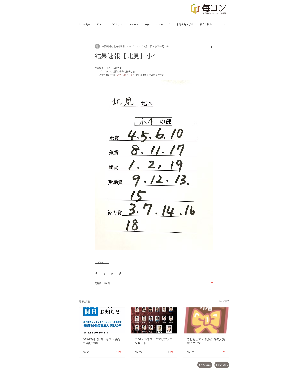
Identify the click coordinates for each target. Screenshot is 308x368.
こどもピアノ (163, 24)
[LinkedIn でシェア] (111, 273)
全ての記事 (84, 24)
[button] (225, 24)
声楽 (147, 24)
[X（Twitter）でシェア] (104, 273)
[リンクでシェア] (119, 273)
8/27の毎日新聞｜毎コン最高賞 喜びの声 (101, 341)
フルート (133, 24)
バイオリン (116, 24)
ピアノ (100, 24)
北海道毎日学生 (185, 24)
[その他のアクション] (211, 46)
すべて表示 (223, 301)
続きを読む (206, 24)
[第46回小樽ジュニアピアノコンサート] (154, 320)
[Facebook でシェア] (96, 273)
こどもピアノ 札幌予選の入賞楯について (206, 341)
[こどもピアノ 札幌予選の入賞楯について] (206, 320)
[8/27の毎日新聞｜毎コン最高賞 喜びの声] (102, 320)
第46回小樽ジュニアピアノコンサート (154, 341)
